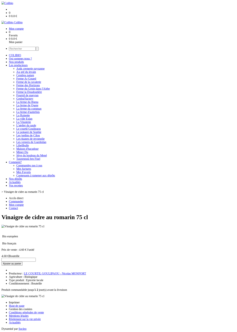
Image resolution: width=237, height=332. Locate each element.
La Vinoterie (23, 122)
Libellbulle (22, 145)
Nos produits (16, 61)
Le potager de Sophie (28, 132)
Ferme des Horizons (28, 85)
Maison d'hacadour (27, 148)
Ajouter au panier (12, 263)
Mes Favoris (23, 172)
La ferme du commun (28, 108)
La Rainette (23, 115)
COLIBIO (15, 55)
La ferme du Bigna (27, 102)
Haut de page (16, 305)
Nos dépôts (15, 178)
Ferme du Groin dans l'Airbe (33, 88)
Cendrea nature (25, 75)
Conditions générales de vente (26, 312)
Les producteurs (18, 65)
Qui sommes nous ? (20, 58)
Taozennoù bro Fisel (28, 158)
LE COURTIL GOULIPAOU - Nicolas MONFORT (55, 273)
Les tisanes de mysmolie (30, 138)
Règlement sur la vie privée (25, 319)
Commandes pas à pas (29, 165)
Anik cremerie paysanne (30, 68)
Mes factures (23, 168)
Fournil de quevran (27, 95)
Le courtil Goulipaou (28, 128)
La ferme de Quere (27, 105)
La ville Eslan (24, 118)
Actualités (15, 182)
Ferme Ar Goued (26, 78)
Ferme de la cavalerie (28, 82)
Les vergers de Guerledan (31, 142)
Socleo (22, 328)
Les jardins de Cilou (28, 135)
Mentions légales (19, 315)
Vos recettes (16, 185)
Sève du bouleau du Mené (31, 155)
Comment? (15, 162)
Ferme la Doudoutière (29, 92)
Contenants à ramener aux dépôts (35, 175)
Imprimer (14, 302)
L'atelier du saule (26, 125)
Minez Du (22, 152)
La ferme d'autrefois (28, 112)
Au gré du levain (26, 71)
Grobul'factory (24, 98)
